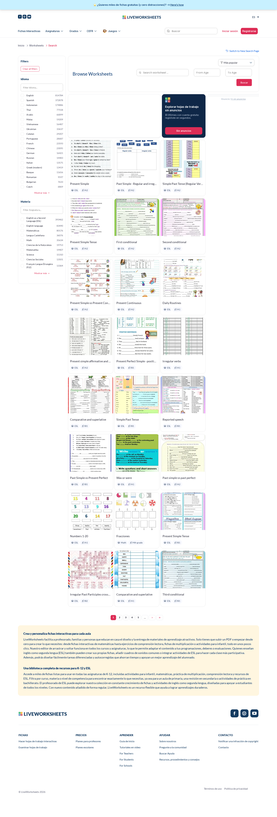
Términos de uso (213, 788)
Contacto (223, 747)
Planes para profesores (88, 741)
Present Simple (79, 183)
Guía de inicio (127, 741)
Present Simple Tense (83, 242)
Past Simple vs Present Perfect (89, 478)
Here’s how (177, 4)
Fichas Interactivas (29, 31)
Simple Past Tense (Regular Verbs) (183, 183)
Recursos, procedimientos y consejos (179, 759)
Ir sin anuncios (238, 99)
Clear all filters (30, 68)
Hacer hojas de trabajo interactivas (38, 741)
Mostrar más (40, 192)
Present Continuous (128, 303)
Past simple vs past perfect (179, 478)
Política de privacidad (236, 788)
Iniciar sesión (230, 31)
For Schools (126, 765)
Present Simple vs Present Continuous (90, 303)
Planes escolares (85, 747)
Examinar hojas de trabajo (33, 747)
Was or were (124, 478)
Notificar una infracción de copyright (238, 741)
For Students (127, 759)
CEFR (90, 31)
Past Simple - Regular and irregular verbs (136, 183)
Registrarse (249, 31)
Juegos (112, 31)
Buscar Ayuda (166, 753)
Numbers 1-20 (79, 536)
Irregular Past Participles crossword (90, 594)
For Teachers (126, 753)
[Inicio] (141, 17)
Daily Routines (172, 303)
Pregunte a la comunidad (173, 747)
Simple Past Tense (127, 419)
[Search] (168, 30)
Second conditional (174, 242)
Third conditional (173, 594)
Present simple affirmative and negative (90, 361)
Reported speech (173, 419)
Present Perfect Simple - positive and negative (136, 361)
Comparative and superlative (88, 419)
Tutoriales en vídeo (130, 747)
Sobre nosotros (167, 741)
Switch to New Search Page (244, 50)
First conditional (126, 242)
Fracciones (123, 536)
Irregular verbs (172, 361)
